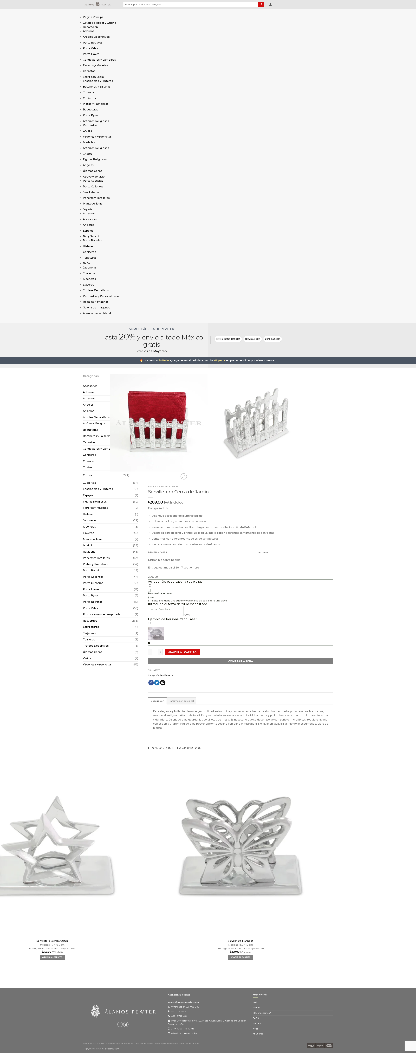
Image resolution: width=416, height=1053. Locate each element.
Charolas (89, 92)
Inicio (152, 486)
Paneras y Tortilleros (96, 197)
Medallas (89, 142)
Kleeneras (89, 279)
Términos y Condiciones (119, 1043)
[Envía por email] (162, 682)
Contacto (257, 1023)
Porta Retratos (93, 42)
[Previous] (149, 971)
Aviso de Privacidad (93, 1043)
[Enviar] (261, 4)
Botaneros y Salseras (96, 86)
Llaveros (88, 284)
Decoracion (90, 27)
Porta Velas (90, 48)
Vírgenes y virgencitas (97, 136)
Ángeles (88, 165)
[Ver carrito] (276, 5)
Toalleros (89, 273)
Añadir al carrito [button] (241, 957)
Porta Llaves (91, 54)
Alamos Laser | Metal (97, 313)
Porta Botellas (92, 240)
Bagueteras (90, 109)
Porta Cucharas (93, 180)
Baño (86, 263)
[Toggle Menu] (86, 12)
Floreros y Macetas (95, 65)
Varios (87, 658)
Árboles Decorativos (96, 36)
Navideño (89, 551)
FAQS (256, 1018)
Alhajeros (89, 213)
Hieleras (88, 246)
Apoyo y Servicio (94, 176)
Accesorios (90, 219)
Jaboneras (90, 267)
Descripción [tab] (157, 701)
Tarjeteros (90, 257)
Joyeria (87, 209)
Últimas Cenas (92, 170)
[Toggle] (132, 474)
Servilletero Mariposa (240, 940)
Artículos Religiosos (96, 121)
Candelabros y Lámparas (99, 59)
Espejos (88, 230)
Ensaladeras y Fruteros (98, 81)
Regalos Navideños (96, 301)
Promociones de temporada (101, 614)
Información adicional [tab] (182, 701)
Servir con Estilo (93, 76)
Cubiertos (89, 98)
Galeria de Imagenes (96, 307)
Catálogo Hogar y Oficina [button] (99, 22)
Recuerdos (90, 125)
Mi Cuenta (258, 1034)
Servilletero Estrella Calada (52, 940)
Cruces (87, 130)
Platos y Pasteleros (96, 103)
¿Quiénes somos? (262, 1013)
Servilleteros (91, 192)
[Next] (191, 475)
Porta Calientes (93, 186)
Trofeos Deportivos (96, 290)
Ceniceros (89, 252)
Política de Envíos (189, 1043)
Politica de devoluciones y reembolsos (156, 1043)
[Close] (86, 320)
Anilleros (88, 224)
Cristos (87, 153)
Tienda (256, 1007)
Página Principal (93, 17)
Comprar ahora (240, 661)
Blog (255, 1028)
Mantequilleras (92, 203)
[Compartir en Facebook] (151, 682)
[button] (270, 4)
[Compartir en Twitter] (157, 682)
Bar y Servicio (91, 236)
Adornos (88, 31)
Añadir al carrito (182, 652)
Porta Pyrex (90, 115)
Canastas (89, 71)
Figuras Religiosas (95, 159)
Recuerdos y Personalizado (101, 296)
